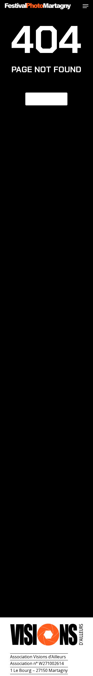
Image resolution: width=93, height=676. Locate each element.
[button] (85, 6)
